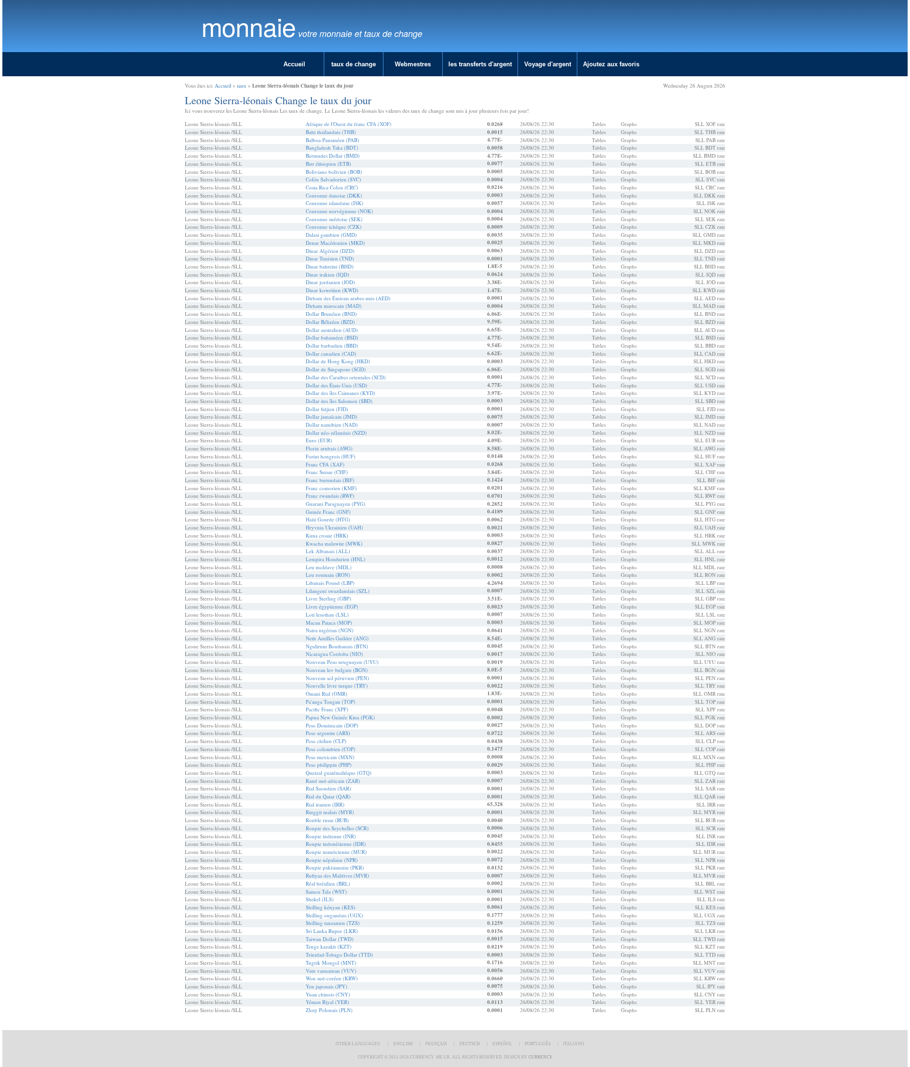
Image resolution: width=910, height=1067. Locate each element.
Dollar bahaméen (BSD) (332, 337)
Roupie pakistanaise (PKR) (335, 867)
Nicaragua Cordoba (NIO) (334, 653)
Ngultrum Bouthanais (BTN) (337, 646)
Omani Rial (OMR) (326, 693)
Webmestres (413, 64)
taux (241, 85)
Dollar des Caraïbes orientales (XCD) (346, 377)
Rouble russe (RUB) (327, 820)
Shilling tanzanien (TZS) (333, 922)
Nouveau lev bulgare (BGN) (337, 669)
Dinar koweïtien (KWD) (332, 290)
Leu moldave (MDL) (329, 567)
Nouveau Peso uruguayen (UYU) (342, 661)
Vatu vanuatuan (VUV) (331, 970)
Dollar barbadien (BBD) (332, 345)
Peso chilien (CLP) (326, 740)
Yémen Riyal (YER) (327, 1001)
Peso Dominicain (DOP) (332, 725)
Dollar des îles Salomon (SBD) (339, 400)
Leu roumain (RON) (328, 574)
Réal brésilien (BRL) (328, 883)
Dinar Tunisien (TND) (330, 258)
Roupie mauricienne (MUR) (336, 851)
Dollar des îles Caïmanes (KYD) (340, 392)
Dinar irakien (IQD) (327, 274)
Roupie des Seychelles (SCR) (337, 828)
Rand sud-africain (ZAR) (333, 780)
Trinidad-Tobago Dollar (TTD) (339, 954)
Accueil (294, 64)
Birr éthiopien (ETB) (328, 163)
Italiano (573, 1043)
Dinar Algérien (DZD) (330, 250)
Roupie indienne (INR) (331, 836)
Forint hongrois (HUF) (330, 456)
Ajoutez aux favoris (611, 64)
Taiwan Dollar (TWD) (330, 938)
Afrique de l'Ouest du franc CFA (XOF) (348, 123)
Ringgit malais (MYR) (330, 812)
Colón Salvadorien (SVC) (333, 179)
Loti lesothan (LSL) (327, 614)
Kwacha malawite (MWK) (334, 543)
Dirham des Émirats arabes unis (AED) (348, 298)
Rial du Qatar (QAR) (328, 796)
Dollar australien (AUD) (332, 329)
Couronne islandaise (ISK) (335, 202)
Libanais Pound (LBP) (330, 582)
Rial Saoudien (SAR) (328, 788)
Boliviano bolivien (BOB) (334, 171)
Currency (540, 1057)
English (403, 1043)
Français (436, 1043)
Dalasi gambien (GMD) (331, 234)
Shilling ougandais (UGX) (334, 915)
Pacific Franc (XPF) (327, 709)
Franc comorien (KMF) (331, 488)
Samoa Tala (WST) (326, 891)
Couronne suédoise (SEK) (334, 219)
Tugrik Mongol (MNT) (331, 962)
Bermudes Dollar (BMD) (333, 155)
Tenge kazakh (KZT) (329, 946)
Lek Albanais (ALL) (328, 551)
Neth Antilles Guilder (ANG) (337, 638)
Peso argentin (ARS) (328, 732)
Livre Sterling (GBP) (328, 598)
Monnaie (248, 26)
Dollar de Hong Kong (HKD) (338, 361)
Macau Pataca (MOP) (329, 622)
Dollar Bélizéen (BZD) (330, 321)
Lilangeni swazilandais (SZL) (338, 590)
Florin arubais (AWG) (329, 448)
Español (502, 1043)
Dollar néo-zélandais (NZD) (336, 432)
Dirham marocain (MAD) (334, 305)
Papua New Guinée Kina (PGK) (340, 717)
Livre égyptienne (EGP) (332, 606)
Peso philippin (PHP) (329, 764)
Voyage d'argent (547, 64)
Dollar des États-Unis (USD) (336, 385)
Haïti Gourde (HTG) (328, 519)
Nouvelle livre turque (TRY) (337, 685)
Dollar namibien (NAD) (332, 424)
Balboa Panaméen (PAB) (332, 139)
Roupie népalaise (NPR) (332, 859)
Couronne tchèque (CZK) (334, 226)
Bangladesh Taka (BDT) (332, 147)
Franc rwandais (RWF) (330, 495)
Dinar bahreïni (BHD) (330, 266)
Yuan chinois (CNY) (328, 994)
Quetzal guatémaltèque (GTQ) (339, 772)
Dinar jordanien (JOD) (330, 282)
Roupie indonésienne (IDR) (336, 843)
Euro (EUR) (319, 440)
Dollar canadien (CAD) (331, 353)
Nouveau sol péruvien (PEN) (337, 677)
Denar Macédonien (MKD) (335, 242)
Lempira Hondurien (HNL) (335, 559)
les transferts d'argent (480, 64)
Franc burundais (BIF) (330, 480)
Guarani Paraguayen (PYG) (335, 503)
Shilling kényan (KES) (330, 907)
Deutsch (469, 1043)
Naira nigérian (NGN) (330, 630)
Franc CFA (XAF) (325, 464)
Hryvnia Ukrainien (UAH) (334, 527)
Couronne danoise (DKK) (334, 195)
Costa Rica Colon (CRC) (332, 187)
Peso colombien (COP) (330, 749)
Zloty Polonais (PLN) (329, 1009)
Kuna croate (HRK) (327, 535)
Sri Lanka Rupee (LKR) (332, 930)
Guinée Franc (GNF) (328, 511)
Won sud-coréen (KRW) (332, 978)
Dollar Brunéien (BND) (331, 313)
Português (538, 1043)
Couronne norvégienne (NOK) (339, 211)
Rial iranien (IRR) (325, 804)
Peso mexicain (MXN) (330, 757)
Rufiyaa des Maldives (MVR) (337, 875)
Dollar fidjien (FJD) (327, 408)
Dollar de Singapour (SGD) (336, 369)
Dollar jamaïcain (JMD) (331, 416)
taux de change (353, 64)
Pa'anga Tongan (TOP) (330, 701)
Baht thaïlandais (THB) (331, 131)
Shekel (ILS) (320, 899)
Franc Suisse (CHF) (327, 471)
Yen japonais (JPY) (326, 986)
